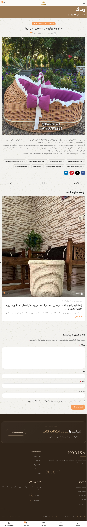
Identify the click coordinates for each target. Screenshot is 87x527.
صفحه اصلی (37, 456)
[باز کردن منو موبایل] (84, 3)
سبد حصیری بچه (74, 14)
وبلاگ (39, 473)
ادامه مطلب (78, 317)
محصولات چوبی (81, 491)
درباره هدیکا (37, 465)
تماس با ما (38, 469)
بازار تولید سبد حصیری (75, 161)
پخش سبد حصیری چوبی (37, 161)
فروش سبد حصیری (21, 166)
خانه (83, 14)
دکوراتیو (83, 500)
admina (50, 33)
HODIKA (77, 452)
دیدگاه (82, 345)
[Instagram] (48, 472)
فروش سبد (37, 166)
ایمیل (82, 381)
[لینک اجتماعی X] (77, 173)
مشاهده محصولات (15, 432)
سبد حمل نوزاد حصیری (53, 166)
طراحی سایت (83, 517)
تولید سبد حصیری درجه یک (14, 161)
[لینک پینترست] (71, 173)
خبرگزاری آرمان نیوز (53, 517)
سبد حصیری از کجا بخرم (74, 166)
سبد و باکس (82, 496)
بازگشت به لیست (43, 183)
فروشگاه (38, 461)
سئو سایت (76, 517)
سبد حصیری (78, 301)
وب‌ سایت (82, 391)
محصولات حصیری (81, 487)
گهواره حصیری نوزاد (38, 24)
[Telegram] (53, 472)
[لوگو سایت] (43, 2)
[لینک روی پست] (43, 246)
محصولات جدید (81, 504)
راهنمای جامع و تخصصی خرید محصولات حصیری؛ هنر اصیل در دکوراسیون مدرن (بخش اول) (44, 307)
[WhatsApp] (58, 472)
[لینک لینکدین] (66, 173)
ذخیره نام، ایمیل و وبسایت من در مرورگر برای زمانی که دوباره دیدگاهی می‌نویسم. (53, 401)
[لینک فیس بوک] (83, 173)
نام (83, 371)
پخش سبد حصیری (56, 161)
